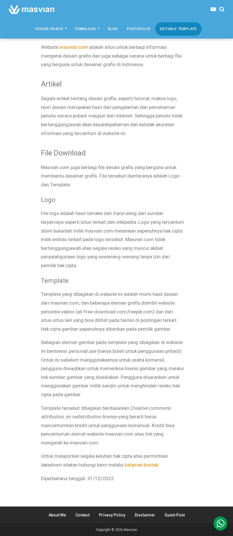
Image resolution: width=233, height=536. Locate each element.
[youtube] (213, 9)
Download (85, 29)
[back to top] (220, 523)
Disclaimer (145, 515)
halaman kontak (141, 465)
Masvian (130, 530)
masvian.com (73, 47)
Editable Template (178, 29)
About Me (57, 515)
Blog (112, 29)
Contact (82, 515)
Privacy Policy (112, 515)
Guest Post (175, 515)
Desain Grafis (49, 29)
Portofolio (138, 29)
